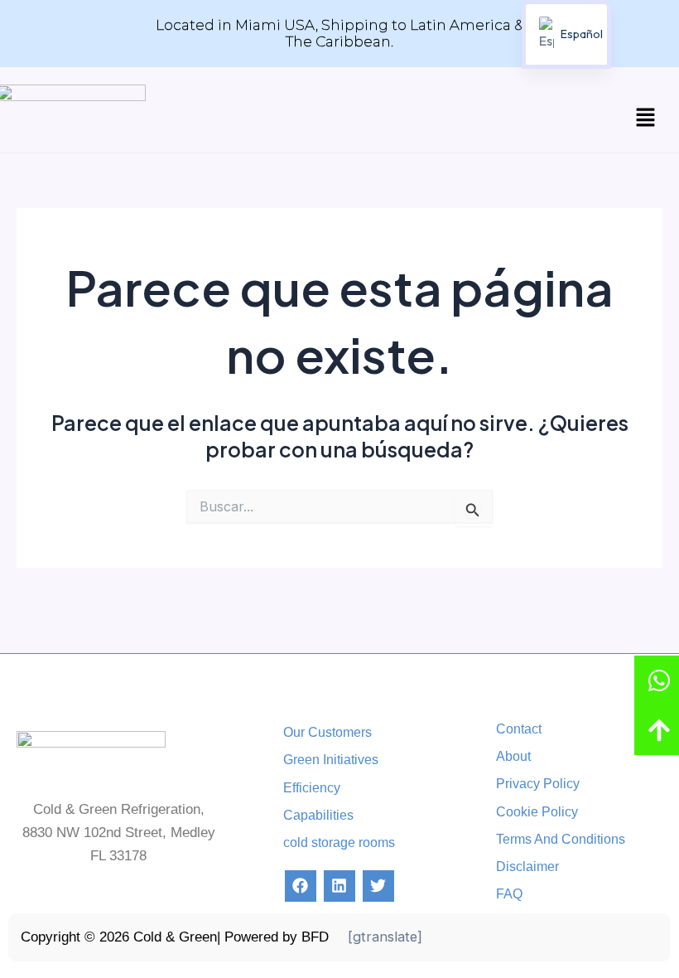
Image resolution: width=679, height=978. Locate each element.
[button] (645, 118)
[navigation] (566, 34)
